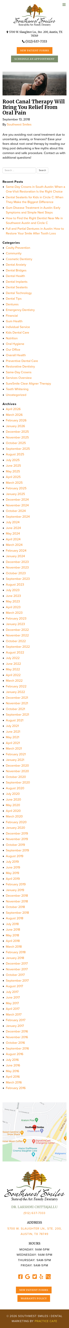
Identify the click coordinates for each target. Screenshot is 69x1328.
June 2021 (13, 731)
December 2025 (17, 432)
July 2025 (13, 460)
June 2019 (13, 867)
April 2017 (13, 1009)
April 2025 (13, 477)
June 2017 (13, 997)
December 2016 (17, 1031)
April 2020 (13, 811)
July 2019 (12, 862)
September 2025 (18, 449)
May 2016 (12, 1071)
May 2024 (13, 533)
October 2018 (15, 907)
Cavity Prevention (18, 248)
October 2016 (15, 1043)
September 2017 (17, 980)
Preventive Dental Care (22, 361)
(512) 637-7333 (36, 41)
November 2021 (17, 703)
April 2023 (13, 607)
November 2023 (17, 567)
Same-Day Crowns (18, 372)
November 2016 (17, 1037)
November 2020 (17, 771)
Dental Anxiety (16, 265)
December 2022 (17, 630)
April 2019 (13, 879)
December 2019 (17, 833)
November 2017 (17, 969)
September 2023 (18, 579)
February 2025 (16, 488)
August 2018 (14, 918)
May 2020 (13, 805)
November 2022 (17, 635)
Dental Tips (14, 298)
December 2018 (17, 895)
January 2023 (15, 624)
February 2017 (15, 1020)
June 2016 (13, 1065)
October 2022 (16, 641)
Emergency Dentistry (20, 310)
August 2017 (14, 986)
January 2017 (15, 1026)
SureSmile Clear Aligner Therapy (28, 383)
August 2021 (14, 720)
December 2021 (17, 698)
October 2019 (15, 845)
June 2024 (13, 528)
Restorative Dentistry (20, 366)
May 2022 (13, 669)
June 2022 (13, 664)
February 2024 (16, 550)
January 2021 (15, 760)
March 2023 (14, 613)
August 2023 (15, 584)
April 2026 (13, 409)
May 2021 (12, 737)
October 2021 (15, 709)
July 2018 (12, 924)
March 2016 (14, 1082)
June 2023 (13, 596)
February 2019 (16, 884)
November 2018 (17, 901)
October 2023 (16, 573)
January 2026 (15, 426)
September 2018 (17, 913)
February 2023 (16, 618)
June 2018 (13, 929)
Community (13, 253)
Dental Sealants (17, 287)
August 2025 (15, 454)
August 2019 (14, 856)
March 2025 (14, 483)
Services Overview (19, 378)
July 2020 (13, 794)
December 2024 (17, 499)
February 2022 (16, 686)
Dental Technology (19, 293)
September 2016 (17, 1048)
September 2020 (18, 782)
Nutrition (12, 338)
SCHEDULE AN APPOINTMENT (34, 58)
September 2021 (17, 714)
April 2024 (13, 539)
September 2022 (18, 647)
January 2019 (15, 890)
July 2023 (13, 590)
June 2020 (13, 799)
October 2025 (16, 443)
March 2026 (14, 415)
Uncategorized (16, 395)
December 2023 (17, 562)
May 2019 (12, 873)
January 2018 (15, 958)
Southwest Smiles (19, 124)
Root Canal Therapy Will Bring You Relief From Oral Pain (34, 107)
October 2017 (15, 975)
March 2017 (14, 1014)
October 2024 (16, 511)
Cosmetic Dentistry (19, 259)
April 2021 (13, 743)
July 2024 (13, 522)
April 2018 (13, 941)
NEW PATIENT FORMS (34, 50)
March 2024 (14, 545)
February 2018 (16, 952)
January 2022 (15, 692)
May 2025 (13, 471)
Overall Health (16, 355)
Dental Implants (16, 282)
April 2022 (13, 675)
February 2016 (16, 1088)
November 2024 (17, 505)
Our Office (13, 349)
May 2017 (12, 1003)
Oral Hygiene (15, 344)
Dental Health (15, 276)
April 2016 (13, 1077)
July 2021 (12, 726)
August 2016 (14, 1054)
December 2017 (17, 963)
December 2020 (17, 765)
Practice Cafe (46, 1321)
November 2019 (17, 839)
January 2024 (15, 556)
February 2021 (16, 754)
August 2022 (15, 652)
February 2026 (16, 420)
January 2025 (15, 494)
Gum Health (14, 321)
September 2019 (17, 850)
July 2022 (13, 658)
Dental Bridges (16, 270)
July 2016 (12, 1060)
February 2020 (16, 822)
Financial (12, 316)
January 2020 (15, 828)
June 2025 (13, 465)
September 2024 (18, 516)
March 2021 (14, 748)
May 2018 (12, 935)
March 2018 (14, 946)
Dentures (12, 304)
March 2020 (14, 816)
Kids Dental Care (17, 332)
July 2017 (12, 992)
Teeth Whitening (17, 389)
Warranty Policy (34, 1298)
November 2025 (17, 437)
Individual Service (18, 327)
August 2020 (15, 788)
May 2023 (13, 601)
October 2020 (16, 777)
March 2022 (14, 680)
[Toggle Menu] (64, 4)
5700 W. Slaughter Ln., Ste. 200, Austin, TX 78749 (35, 33)
